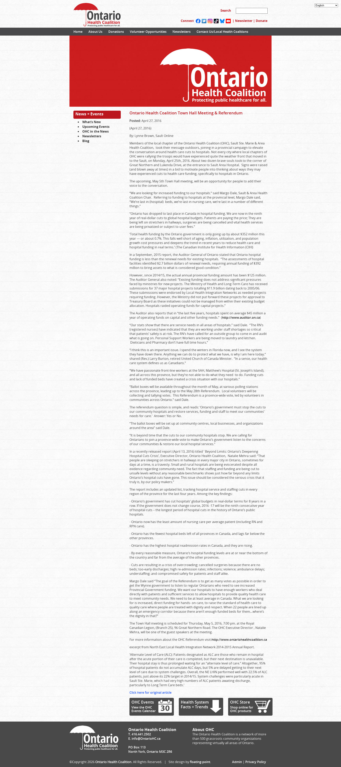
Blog (85, 141)
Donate (261, 21)
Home (77, 31)
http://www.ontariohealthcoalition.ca (239, 639)
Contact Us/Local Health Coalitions (222, 31)
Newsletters (181, 31)
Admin (237, 762)
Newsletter (243, 21)
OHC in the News (95, 131)
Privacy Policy (255, 762)
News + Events (89, 114)
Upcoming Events (96, 126)
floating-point (200, 762)
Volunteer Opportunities (148, 31)
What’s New (91, 122)
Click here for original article (150, 692)
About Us (95, 31)
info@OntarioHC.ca (146, 738)
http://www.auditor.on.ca (241, 317)
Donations (116, 31)
